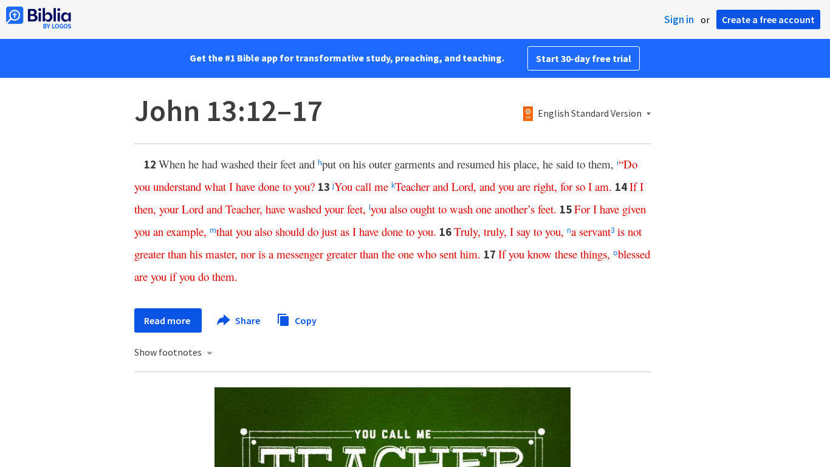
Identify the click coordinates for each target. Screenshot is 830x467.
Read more (168, 320)
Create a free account (768, 19)
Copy (305, 319)
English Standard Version (590, 113)
